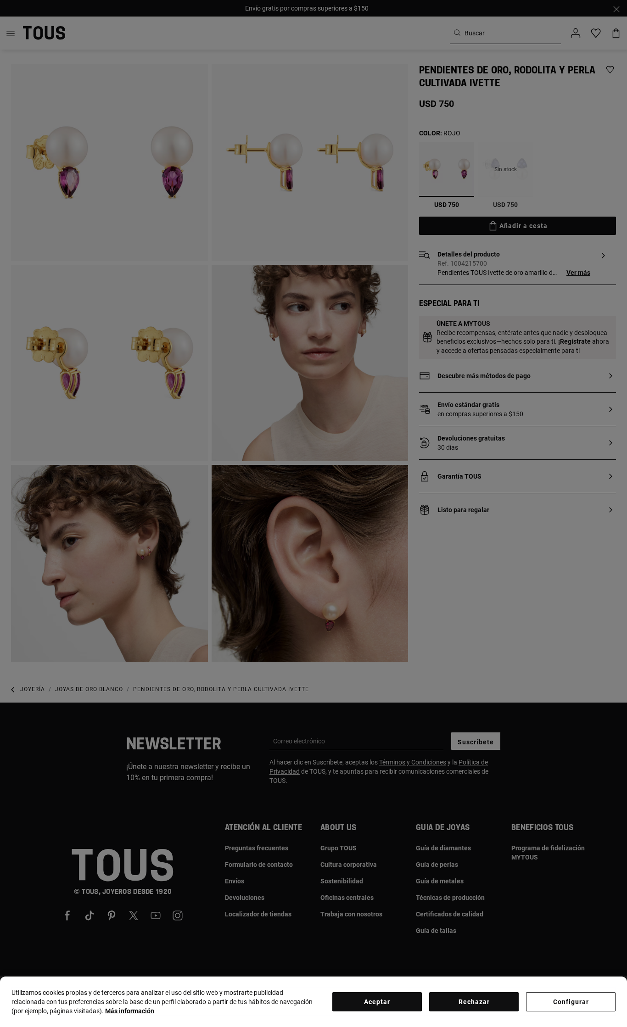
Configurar (571, 1001)
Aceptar (377, 1001)
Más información (129, 1011)
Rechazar (474, 1001)
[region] (313, 1002)
